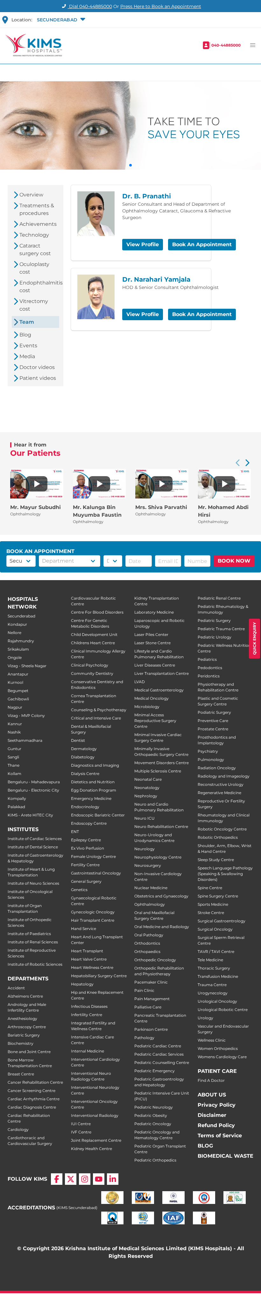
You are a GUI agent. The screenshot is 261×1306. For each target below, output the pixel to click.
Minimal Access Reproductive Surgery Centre (155, 720)
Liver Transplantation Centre (161, 673)
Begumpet (18, 690)
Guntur (14, 748)
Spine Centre (210, 887)
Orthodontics (147, 943)
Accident (16, 987)
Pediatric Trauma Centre (221, 628)
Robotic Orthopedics (218, 837)
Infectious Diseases (89, 1006)
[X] (70, 1179)
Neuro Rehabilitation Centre (161, 826)
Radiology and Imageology (224, 776)
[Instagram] (84, 1179)
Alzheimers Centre (25, 996)
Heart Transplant (87, 950)
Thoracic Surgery (214, 968)
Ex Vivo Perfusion (87, 848)
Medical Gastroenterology (159, 690)
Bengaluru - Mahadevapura (34, 781)
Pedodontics (210, 667)
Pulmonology (211, 759)
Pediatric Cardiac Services (159, 1054)
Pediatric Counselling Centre (161, 1062)
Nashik (14, 732)
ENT (75, 831)
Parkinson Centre (151, 1029)
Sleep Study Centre (216, 859)
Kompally (17, 798)
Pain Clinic (144, 990)
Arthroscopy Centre (27, 1026)
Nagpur (15, 707)
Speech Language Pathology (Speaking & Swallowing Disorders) (225, 874)
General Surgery (86, 881)
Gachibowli (18, 699)
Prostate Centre (213, 729)
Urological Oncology (217, 1001)
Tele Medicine (210, 959)
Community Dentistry (92, 673)
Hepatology (82, 984)
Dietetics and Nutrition (93, 781)
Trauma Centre (212, 984)
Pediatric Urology (214, 637)
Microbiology (146, 706)
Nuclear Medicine (150, 887)
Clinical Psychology (89, 665)
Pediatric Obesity (150, 1115)
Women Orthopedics (218, 1048)
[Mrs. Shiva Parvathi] (162, 483)
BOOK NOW (234, 561)
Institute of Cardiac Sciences (35, 838)
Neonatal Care (148, 779)
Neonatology (146, 787)
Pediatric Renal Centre (219, 598)
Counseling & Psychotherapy (98, 709)
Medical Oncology (151, 698)
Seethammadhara (25, 740)
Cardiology (18, 1129)
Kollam (14, 773)
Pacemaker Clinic (151, 982)
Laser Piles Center (151, 634)
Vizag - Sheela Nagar (27, 665)
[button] (60, 20)
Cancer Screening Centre (31, 1090)
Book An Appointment (202, 244)
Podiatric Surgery (214, 712)
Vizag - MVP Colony (26, 715)
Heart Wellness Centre (92, 967)
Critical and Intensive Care (96, 718)
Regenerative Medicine (219, 792)
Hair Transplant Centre (92, 920)
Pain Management (152, 998)
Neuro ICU (144, 818)
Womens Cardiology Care (222, 1056)
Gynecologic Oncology (93, 912)
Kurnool (15, 682)
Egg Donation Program (93, 790)
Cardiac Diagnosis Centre (32, 1107)
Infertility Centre (86, 1014)
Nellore (14, 632)
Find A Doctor (211, 1080)
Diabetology (83, 757)
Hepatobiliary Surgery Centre (99, 975)
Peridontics (209, 676)
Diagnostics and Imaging (95, 765)
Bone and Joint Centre (29, 1051)
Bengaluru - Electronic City (33, 790)
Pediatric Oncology (152, 1123)
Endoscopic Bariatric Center (98, 815)
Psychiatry (208, 751)
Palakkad (16, 806)
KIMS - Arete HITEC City (30, 815)
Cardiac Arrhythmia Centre (34, 1098)
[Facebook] (56, 1179)
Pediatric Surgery (214, 620)
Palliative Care (147, 1007)
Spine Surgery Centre (218, 896)
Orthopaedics (147, 951)
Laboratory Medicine (154, 612)
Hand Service (83, 928)
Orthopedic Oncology (155, 959)
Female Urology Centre (93, 856)
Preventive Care (213, 720)
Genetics (79, 889)
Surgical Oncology (215, 929)
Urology (205, 1017)
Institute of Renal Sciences (33, 942)
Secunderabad (21, 616)
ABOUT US (212, 1095)
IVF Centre (81, 1132)
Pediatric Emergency (154, 1070)
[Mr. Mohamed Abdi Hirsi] (224, 483)
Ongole (15, 657)
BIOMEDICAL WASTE (225, 1156)
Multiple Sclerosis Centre (157, 771)
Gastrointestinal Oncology (96, 873)
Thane (13, 765)
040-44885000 (226, 45)
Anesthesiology (22, 1018)
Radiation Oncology (217, 767)
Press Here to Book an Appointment (160, 6)
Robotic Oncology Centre (222, 829)
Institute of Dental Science (33, 847)
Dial (90, 6)
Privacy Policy (217, 1105)
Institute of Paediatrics (29, 933)
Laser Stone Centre (152, 642)
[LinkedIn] (112, 1179)
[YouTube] (98, 1179)
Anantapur (18, 674)
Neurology (144, 848)
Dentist (78, 740)
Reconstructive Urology (220, 784)
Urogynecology (213, 993)
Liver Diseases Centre (154, 665)
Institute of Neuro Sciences (33, 883)
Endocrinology (85, 806)
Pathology (144, 1037)
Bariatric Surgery (24, 1035)
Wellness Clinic (212, 1040)
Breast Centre (21, 1074)
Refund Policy (216, 1125)
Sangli (13, 757)
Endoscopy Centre (89, 823)
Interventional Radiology (94, 1115)
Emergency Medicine (91, 798)
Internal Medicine (87, 1051)
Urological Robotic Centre (223, 1009)
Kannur (15, 723)
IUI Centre (81, 1123)
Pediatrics (207, 659)
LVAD (139, 681)
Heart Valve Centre (89, 959)
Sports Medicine (213, 904)
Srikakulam (18, 649)
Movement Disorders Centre (161, 762)
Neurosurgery (147, 865)
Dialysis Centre (85, 773)
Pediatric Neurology (153, 1107)
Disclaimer (212, 1115)
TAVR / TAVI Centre (216, 951)
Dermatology (84, 748)
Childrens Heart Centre (93, 642)
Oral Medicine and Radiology (161, 926)
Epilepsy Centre (86, 839)
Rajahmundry (21, 640)
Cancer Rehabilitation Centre (35, 1082)
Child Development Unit (94, 634)
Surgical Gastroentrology (221, 921)
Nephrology (145, 795)
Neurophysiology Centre (157, 857)
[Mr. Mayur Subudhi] (36, 483)
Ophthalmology (149, 904)
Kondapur (17, 624)
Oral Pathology (148, 935)
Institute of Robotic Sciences (35, 964)
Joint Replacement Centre (96, 1140)
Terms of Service (220, 1136)
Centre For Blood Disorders (97, 612)
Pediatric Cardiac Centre (157, 1046)
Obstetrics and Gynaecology (161, 896)
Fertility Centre (85, 864)
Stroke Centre (211, 912)
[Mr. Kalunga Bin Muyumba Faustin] (99, 483)
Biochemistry (20, 1043)
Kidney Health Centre (91, 1148)
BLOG (205, 1146)
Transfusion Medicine (218, 976)
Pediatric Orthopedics (155, 1160)
